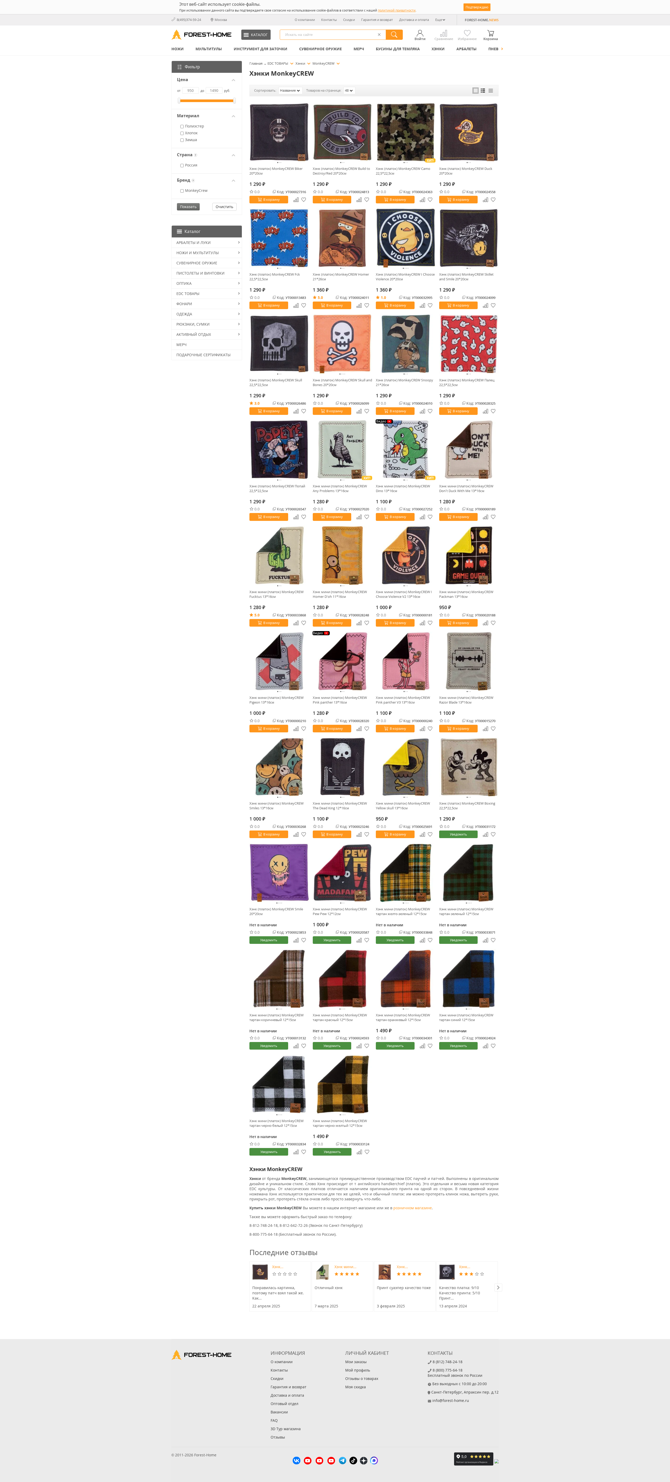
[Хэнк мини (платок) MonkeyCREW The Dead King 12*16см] (342, 767)
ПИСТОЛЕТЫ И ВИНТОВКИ (200, 273)
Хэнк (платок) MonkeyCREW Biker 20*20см (276, 171)
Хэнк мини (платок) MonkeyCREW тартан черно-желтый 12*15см (340, 1123)
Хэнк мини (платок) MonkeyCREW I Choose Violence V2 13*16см (404, 594)
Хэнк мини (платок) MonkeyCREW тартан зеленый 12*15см (466, 911)
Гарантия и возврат (377, 19)
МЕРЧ (359, 48)
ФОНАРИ (184, 303)
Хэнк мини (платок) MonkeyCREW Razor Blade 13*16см (466, 700)
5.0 (320, 297)
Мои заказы (356, 1361)
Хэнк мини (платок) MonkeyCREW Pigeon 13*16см (276, 700)
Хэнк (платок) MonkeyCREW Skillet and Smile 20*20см (466, 276)
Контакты (329, 19)
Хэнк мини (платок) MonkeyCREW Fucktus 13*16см (276, 594)
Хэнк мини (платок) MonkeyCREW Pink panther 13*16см (340, 700)
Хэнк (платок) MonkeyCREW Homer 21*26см (341, 276)
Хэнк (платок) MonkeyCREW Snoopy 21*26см (404, 382)
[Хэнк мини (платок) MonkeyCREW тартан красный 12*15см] (342, 979)
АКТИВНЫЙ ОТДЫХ (193, 334)
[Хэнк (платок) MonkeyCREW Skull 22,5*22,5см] (279, 344)
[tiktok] (353, 1461)
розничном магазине (412, 1207)
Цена (182, 79)
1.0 (383, 297)
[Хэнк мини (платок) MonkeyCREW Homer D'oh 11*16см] (342, 555)
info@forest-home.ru (450, 1400)
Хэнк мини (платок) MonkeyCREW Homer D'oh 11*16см (340, 594)
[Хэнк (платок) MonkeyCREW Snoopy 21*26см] (406, 344)
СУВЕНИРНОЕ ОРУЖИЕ (320, 48)
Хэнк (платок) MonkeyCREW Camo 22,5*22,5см (403, 171)
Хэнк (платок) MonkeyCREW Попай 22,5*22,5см (277, 488)
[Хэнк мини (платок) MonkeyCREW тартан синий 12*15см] (469, 979)
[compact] (491, 90)
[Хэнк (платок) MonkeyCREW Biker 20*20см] (279, 132)
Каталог (192, 231)
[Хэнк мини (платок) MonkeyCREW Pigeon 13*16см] (279, 661)
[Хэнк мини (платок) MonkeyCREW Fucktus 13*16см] (279, 555)
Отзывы (278, 1437)
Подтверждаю (477, 7)
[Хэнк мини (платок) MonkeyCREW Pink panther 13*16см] (342, 661)
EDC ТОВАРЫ (187, 293)
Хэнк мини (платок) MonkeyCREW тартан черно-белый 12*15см (276, 1123)
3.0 (257, 403)
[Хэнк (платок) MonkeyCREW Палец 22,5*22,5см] (469, 344)
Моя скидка (355, 1386)
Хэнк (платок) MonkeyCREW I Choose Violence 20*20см (405, 276)
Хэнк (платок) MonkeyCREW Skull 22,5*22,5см (275, 382)
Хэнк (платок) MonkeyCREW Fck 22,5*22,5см (274, 276)
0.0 (257, 191)
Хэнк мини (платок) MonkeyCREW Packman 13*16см (466, 594)
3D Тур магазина (286, 1428)
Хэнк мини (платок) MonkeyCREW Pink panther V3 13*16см (403, 700)
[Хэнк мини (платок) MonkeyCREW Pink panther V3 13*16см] (406, 661)
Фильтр (192, 67)
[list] (483, 90)
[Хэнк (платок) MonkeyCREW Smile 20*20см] (279, 873)
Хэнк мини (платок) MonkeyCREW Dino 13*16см (403, 488)
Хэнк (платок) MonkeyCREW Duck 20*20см (465, 171)
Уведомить (458, 834)
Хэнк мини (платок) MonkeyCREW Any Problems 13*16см (340, 488)
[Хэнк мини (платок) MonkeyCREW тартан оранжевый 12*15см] (406, 979)
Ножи (177, 48)
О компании (305, 19)
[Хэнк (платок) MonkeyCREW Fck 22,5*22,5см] (279, 238)
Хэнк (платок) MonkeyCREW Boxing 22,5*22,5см (467, 805)
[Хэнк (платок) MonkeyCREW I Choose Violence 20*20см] (406, 238)
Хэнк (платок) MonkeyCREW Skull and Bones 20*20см (342, 382)
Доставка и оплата (414, 19)
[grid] (475, 90)
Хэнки (438, 48)
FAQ (274, 1420)
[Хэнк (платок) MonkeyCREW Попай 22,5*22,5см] (279, 450)
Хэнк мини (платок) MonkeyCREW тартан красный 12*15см (340, 1017)
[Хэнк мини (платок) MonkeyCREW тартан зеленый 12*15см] (469, 873)
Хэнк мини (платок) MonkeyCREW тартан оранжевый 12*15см (403, 1017)
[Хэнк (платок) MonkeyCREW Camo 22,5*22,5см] (406, 132)
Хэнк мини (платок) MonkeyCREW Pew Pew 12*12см (340, 911)
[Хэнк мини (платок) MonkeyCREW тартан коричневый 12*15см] (279, 979)
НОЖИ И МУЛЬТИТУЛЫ (197, 252)
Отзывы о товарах (361, 1378)
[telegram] (342, 1461)
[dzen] (363, 1461)
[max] (374, 1461)
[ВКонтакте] (296, 1461)
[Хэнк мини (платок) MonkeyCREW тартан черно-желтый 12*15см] (342, 1084)
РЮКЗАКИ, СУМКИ (193, 324)
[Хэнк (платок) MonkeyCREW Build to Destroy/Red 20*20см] (342, 132)
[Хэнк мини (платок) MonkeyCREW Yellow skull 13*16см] (406, 767)
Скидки (349, 19)
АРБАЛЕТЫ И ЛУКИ (193, 242)
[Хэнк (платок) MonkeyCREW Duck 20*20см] (469, 132)
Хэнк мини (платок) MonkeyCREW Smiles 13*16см (276, 805)
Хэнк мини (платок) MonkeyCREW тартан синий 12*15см (466, 1017)
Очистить (224, 206)
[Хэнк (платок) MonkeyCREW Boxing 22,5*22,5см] (469, 767)
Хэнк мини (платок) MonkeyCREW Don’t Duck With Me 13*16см (466, 488)
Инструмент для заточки (260, 48)
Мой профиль (357, 1370)
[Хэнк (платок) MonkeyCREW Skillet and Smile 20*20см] (469, 238)
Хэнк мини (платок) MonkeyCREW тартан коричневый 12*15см (276, 1017)
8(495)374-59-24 (189, 19)
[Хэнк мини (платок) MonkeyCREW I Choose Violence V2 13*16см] (406, 555)
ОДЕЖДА (184, 313)
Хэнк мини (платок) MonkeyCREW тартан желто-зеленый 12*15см (403, 911)
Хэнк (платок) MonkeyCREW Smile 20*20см (276, 911)
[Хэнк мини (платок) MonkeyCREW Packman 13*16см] (469, 555)
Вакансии (279, 1411)
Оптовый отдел (284, 1403)
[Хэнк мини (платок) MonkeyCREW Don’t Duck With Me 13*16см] (469, 450)
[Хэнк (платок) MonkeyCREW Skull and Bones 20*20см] (342, 344)
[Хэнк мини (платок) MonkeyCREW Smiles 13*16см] (279, 767)
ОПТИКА (184, 283)
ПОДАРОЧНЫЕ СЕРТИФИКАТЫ (203, 354)
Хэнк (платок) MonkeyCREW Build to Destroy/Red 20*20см (341, 171)
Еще (438, 19)
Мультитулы (209, 48)
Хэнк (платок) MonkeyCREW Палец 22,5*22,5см (466, 382)
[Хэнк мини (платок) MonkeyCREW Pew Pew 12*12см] (342, 873)
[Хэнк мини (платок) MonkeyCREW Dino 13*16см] (406, 450)
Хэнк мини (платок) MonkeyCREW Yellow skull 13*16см (403, 805)
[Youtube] (307, 1461)
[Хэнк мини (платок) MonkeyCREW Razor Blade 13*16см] (469, 661)
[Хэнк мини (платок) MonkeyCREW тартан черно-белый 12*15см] (279, 1084)
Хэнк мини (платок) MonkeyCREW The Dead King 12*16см (340, 805)
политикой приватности (397, 10)
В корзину (271, 199)
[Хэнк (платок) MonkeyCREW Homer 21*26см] (342, 238)
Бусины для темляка (398, 48)
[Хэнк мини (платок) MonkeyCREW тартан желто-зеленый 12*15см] (406, 873)
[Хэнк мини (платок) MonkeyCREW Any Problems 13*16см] (342, 450)
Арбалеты (466, 48)
